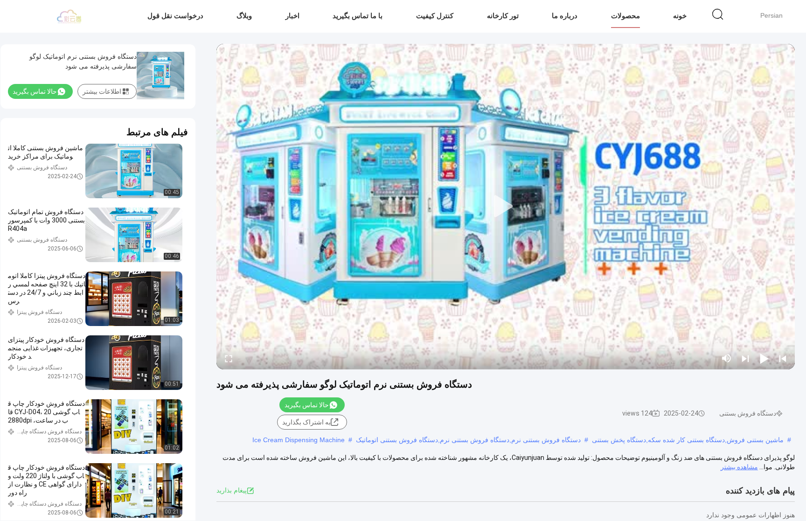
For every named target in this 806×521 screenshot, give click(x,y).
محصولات (625, 16)
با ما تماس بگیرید (357, 16)
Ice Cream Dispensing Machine (298, 440)
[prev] (782, 358)
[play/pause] (764, 358)
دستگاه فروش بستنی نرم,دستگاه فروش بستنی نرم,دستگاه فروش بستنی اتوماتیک (468, 440)
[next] (745, 358)
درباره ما (564, 16)
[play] (505, 206)
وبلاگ (244, 16)
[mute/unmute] (726, 358)
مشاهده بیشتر (739, 467)
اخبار (292, 16)
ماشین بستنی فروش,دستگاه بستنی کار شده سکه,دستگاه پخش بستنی (688, 440)
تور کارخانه (503, 16)
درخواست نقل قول (175, 16)
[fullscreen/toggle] (228, 358)
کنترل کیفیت (434, 16)
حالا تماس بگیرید (307, 405)
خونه (680, 16)
